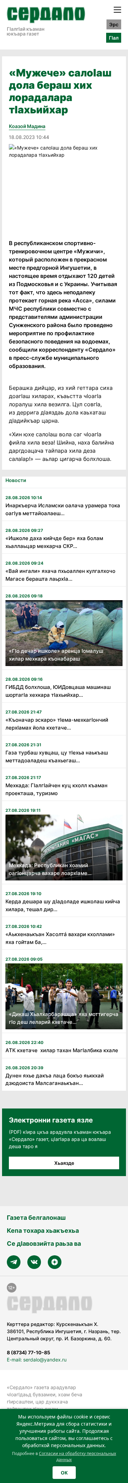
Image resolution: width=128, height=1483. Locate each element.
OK (64, 1472)
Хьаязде (64, 1163)
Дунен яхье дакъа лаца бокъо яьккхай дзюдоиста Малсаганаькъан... (54, 1079)
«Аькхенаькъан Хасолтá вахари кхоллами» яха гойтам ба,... (60, 938)
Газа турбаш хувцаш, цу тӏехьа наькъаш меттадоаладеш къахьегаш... (56, 756)
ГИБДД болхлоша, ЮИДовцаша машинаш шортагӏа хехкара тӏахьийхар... (58, 691)
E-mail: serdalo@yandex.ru (37, 1359)
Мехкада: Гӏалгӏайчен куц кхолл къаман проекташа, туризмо (56, 789)
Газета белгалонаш (36, 1217)
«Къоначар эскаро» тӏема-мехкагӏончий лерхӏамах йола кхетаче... (56, 724)
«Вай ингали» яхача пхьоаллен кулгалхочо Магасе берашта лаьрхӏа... (60, 575)
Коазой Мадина (27, 126)
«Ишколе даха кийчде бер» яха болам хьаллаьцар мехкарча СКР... (54, 542)
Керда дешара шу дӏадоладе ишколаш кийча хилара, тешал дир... (62, 905)
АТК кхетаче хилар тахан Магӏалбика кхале (61, 1050)
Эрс (113, 24)
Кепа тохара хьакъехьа (43, 1230)
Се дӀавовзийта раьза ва (44, 1243)
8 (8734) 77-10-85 (28, 1352)
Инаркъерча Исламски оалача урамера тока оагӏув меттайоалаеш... (62, 509)
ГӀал (113, 38)
